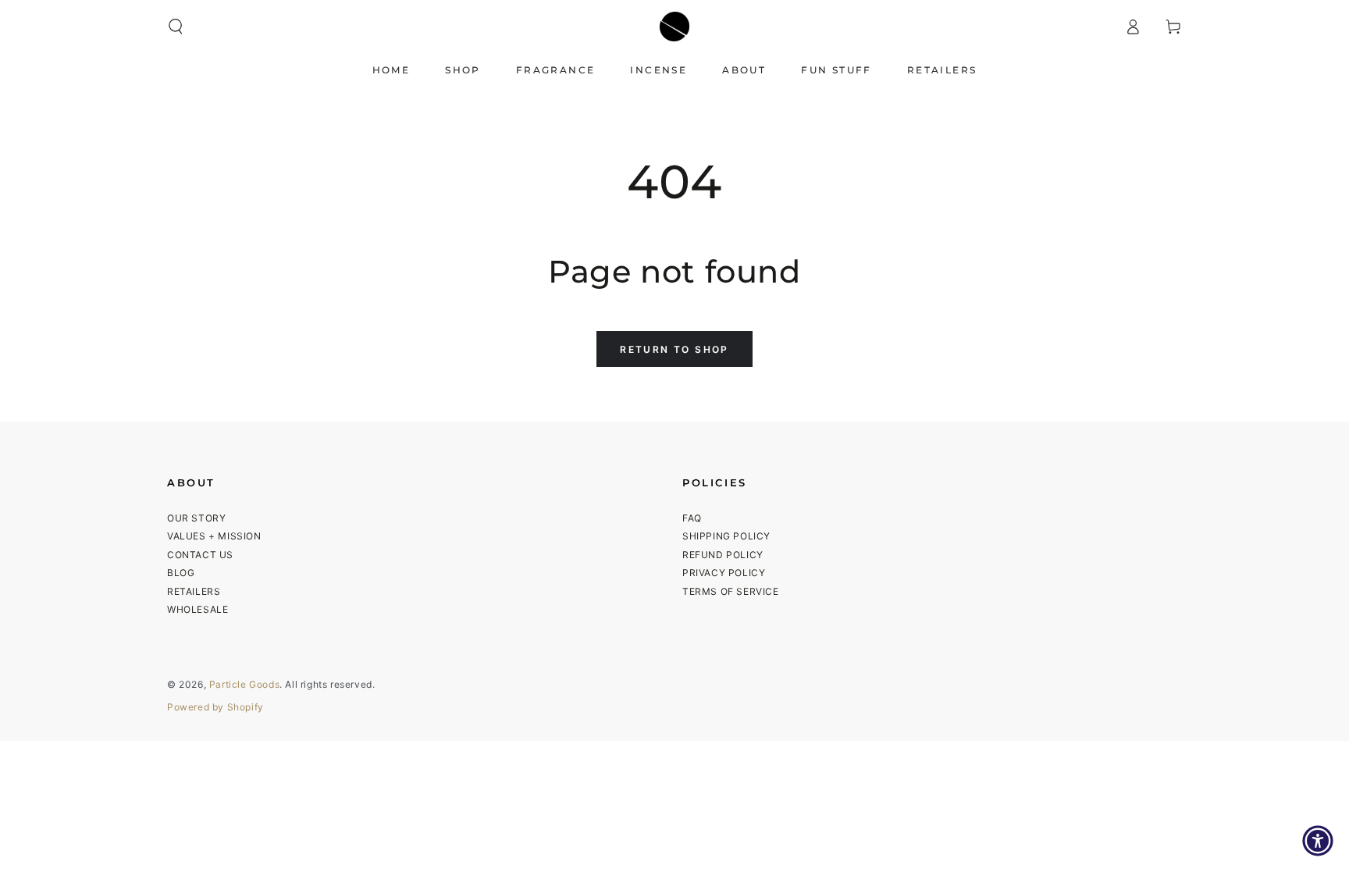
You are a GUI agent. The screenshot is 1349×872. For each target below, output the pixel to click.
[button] (175, 26)
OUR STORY (196, 518)
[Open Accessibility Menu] (1317, 840)
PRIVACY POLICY (723, 572)
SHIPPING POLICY (726, 536)
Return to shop (674, 349)
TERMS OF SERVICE (730, 591)
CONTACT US (200, 555)
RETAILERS (193, 591)
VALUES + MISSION (214, 536)
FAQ (692, 518)
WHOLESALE (197, 609)
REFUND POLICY (722, 555)
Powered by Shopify (215, 707)
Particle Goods (244, 684)
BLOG (180, 572)
